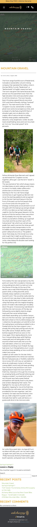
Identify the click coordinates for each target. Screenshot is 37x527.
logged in (13, 470)
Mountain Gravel (8, 483)
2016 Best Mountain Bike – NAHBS (14, 497)
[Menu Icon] (4, 7)
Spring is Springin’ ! (6, 464)
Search (2, 473)
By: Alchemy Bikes (5, 75)
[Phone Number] (32, 7)
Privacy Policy (25, 522)
